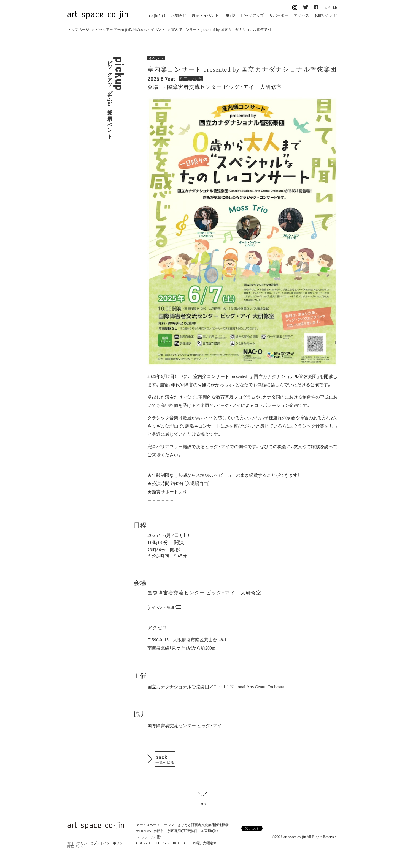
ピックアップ (252, 15)
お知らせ (179, 15)
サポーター (278, 15)
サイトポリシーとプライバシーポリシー (97, 843)
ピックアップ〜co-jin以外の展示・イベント (130, 30)
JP (327, 7)
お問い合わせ (325, 15)
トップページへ (96, 825)
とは (157, 15)
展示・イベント (205, 15)
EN (335, 7)
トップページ (78, 30)
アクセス (301, 15)
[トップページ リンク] (98, 11)
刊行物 (230, 15)
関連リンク (76, 847)
